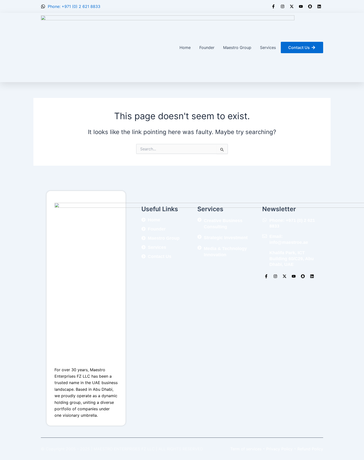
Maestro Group (237, 47)
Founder (206, 47)
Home (185, 47)
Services (268, 47)
